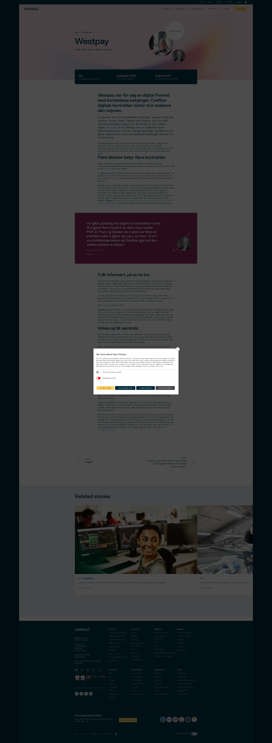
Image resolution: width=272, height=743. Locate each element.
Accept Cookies (105, 388)
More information (165, 388)
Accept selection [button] (145, 388)
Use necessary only (125, 388)
